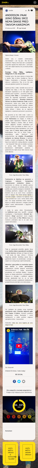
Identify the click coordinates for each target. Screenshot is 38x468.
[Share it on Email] (23, 382)
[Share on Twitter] (19, 382)
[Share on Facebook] (14, 382)
